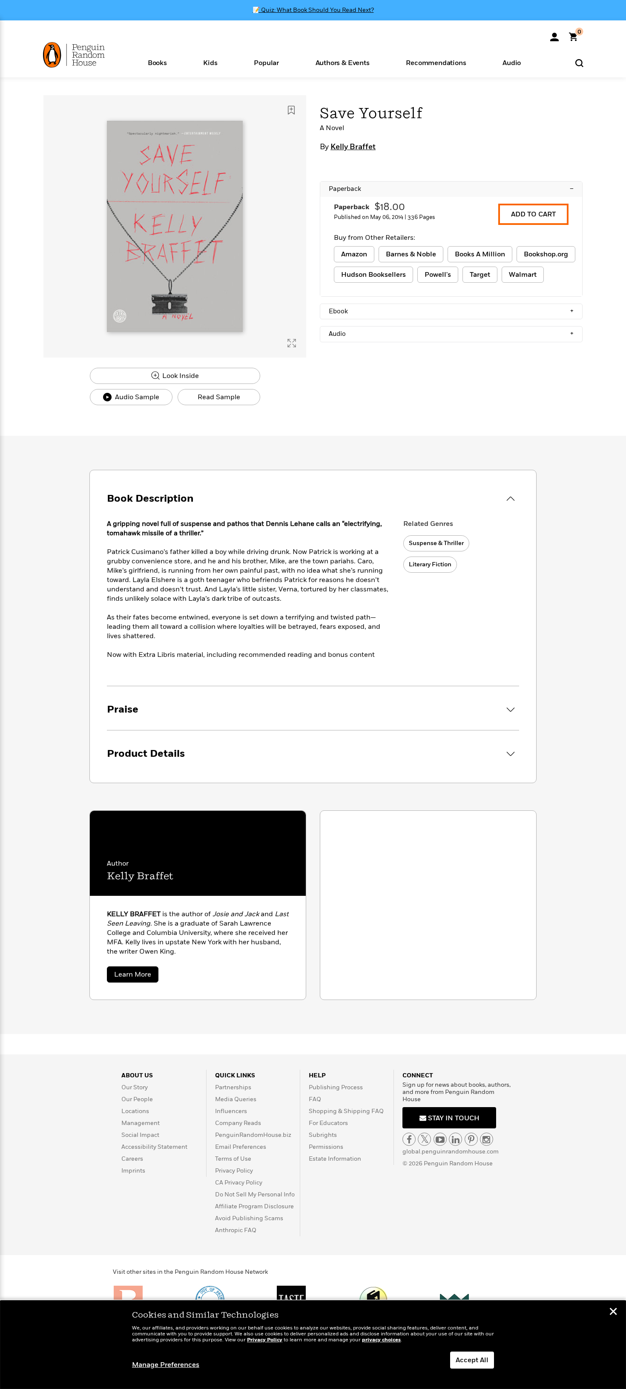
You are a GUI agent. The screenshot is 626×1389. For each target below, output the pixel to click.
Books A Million (480, 254)
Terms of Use (233, 1159)
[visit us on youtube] (440, 1139)
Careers (132, 1159)
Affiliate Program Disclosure (254, 1206)
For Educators (328, 1123)
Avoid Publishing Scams (249, 1218)
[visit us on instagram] (486, 1139)
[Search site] (579, 63)
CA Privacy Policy (238, 1183)
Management (140, 1123)
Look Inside (180, 376)
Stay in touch (453, 1118)
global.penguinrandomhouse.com (450, 1152)
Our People (137, 1099)
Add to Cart (533, 214)
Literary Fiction (430, 564)
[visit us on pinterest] (471, 1139)
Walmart (523, 274)
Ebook (451, 311)
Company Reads (238, 1123)
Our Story (134, 1087)
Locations (135, 1111)
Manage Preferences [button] (165, 1365)
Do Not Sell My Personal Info (255, 1194)
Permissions (326, 1147)
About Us (137, 1075)
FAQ (315, 1099)
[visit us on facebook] (409, 1139)
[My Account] (554, 34)
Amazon (354, 254)
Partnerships (233, 1087)
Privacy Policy (234, 1171)
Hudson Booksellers (373, 274)
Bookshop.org (546, 254)
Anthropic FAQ (235, 1230)
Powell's (438, 274)
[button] (157, 62)
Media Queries (235, 1099)
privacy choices (381, 1340)
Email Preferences (240, 1147)
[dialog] (313, 1345)
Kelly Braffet (353, 147)
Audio (451, 333)
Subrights (323, 1135)
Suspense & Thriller (436, 543)
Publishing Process (336, 1087)
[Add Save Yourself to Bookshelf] (291, 110)
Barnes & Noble (411, 254)
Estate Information (335, 1159)
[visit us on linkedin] (455, 1139)
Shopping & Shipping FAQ (346, 1111)
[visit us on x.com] (424, 1139)
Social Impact (140, 1135)
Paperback (451, 188)
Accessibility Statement (154, 1147)
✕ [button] (613, 1312)
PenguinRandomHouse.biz (253, 1135)
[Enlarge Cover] (291, 343)
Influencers (231, 1111)
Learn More (136, 976)
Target (480, 274)
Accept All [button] (472, 1360)
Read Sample (219, 397)
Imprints (133, 1171)
